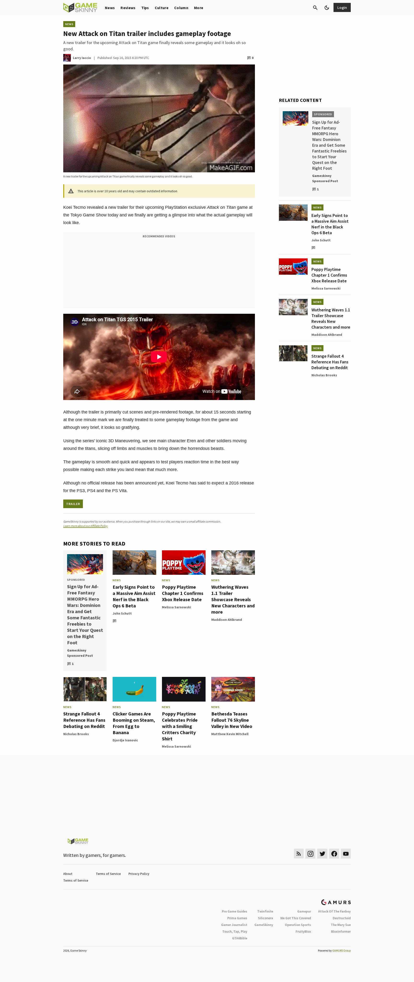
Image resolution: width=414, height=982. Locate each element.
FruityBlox (303, 931)
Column (181, 7)
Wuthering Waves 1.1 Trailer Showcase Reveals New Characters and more (233, 599)
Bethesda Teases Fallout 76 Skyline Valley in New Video (231, 720)
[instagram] (310, 854)
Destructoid (342, 918)
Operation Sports (298, 925)
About (67, 874)
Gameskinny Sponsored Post (80, 653)
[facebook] (334, 854)
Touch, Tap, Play (234, 931)
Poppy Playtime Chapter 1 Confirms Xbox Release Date (182, 593)
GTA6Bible (239, 938)
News (110, 7)
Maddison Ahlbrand (226, 619)
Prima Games (237, 918)
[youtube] (346, 854)
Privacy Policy (138, 874)
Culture (161, 7)
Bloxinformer (341, 931)
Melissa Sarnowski (176, 607)
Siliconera (265, 918)
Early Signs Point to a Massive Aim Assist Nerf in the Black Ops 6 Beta (134, 596)
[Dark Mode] (327, 7)
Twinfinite (265, 911)
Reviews (128, 7)
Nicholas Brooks (76, 734)
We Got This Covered (295, 918)
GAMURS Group (341, 950)
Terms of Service (108, 874)
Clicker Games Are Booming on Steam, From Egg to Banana (134, 723)
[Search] (315, 7)
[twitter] (322, 854)
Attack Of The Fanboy (334, 911)
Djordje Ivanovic (125, 740)
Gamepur (304, 911)
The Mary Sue (341, 925)
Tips (145, 7)
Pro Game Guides (234, 911)
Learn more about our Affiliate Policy (85, 526)
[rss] (299, 854)
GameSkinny (263, 925)
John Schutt (122, 613)
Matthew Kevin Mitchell (229, 734)
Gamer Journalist (234, 925)
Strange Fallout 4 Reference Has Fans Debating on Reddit (84, 720)
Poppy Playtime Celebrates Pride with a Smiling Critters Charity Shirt (180, 726)
